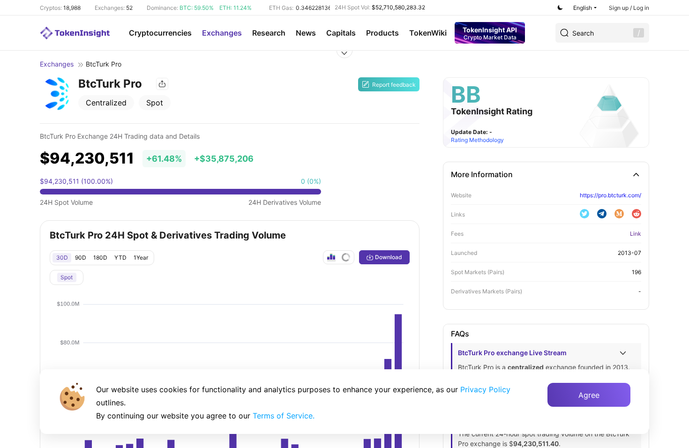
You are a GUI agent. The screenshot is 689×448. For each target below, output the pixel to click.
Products (382, 32)
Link (635, 233)
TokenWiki (428, 32)
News (306, 32)
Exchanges (222, 32)
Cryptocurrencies (160, 32)
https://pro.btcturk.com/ (610, 195)
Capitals (341, 32)
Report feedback (394, 84)
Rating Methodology (477, 139)
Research (268, 32)
